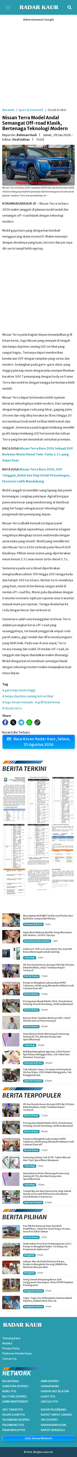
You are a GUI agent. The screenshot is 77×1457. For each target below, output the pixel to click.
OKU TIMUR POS (12, 1409)
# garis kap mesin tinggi (18, 690)
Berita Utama (31, 976)
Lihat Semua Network (38, 1438)
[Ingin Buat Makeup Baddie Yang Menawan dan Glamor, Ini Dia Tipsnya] (11, 937)
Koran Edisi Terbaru (16, 732)
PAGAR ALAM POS (13, 1414)
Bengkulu (29, 1255)
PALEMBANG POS (13, 1425)
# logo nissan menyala (17, 702)
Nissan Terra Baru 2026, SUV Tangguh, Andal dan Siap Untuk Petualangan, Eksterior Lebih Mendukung (36, 475)
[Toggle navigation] (8, 7)
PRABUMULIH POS (13, 1430)
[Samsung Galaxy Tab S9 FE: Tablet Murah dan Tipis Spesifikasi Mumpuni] (11, 1162)
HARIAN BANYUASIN (53, 1425)
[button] (69, 7)
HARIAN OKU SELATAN (55, 1391)
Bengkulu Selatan (33, 1291)
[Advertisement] (38, 63)
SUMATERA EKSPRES (15, 1386)
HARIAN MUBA (50, 1386)
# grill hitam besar (47, 702)
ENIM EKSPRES (50, 1381)
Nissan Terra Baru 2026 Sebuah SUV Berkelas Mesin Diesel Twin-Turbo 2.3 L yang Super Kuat (37, 454)
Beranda (8, 110)
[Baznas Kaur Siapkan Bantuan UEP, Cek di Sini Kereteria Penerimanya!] (11, 1022)
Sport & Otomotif (31, 110)
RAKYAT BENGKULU (53, 1430)
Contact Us (9, 1358)
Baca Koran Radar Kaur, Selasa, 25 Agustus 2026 (41, 741)
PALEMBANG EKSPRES (16, 1419)
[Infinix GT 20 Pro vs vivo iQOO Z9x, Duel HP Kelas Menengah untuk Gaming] (11, 953)
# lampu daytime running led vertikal (27, 696)
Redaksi (7, 1343)
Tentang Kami (11, 1338)
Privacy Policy (11, 1348)
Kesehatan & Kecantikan (37, 941)
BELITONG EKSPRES (14, 1396)
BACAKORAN (10, 1381)
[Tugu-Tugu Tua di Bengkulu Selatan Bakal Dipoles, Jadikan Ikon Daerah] (11, 1302)
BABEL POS (9, 1391)
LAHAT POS (48, 1396)
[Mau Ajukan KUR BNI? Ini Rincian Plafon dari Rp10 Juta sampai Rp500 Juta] (11, 920)
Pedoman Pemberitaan (17, 1353)
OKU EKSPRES (49, 1419)
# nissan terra (11, 708)
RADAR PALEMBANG (53, 1409)
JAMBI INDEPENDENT (15, 1401)
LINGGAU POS (49, 1401)
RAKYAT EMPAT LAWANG (56, 1414)
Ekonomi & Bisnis (33, 924)
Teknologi (29, 957)
